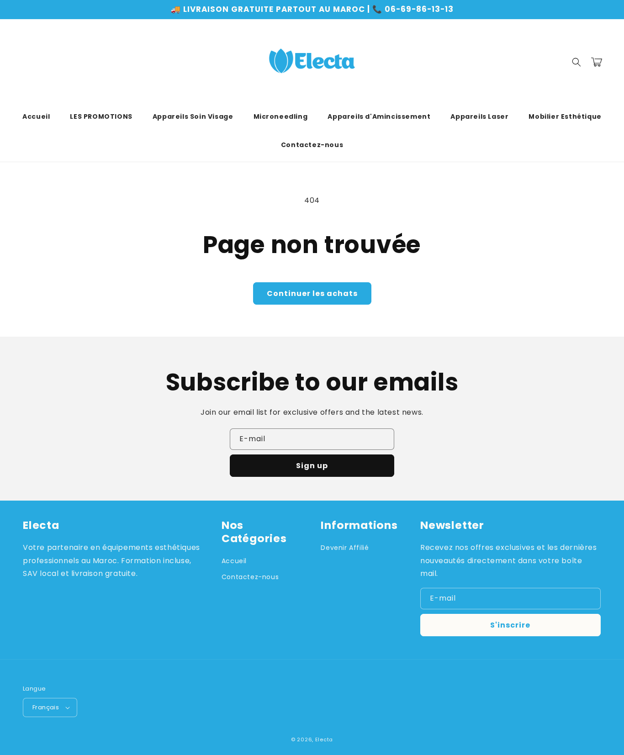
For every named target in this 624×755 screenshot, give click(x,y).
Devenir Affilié (345, 547)
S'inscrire (510, 625)
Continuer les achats (312, 293)
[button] (576, 62)
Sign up (312, 465)
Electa (324, 739)
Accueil (234, 560)
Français (45, 707)
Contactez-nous (250, 576)
